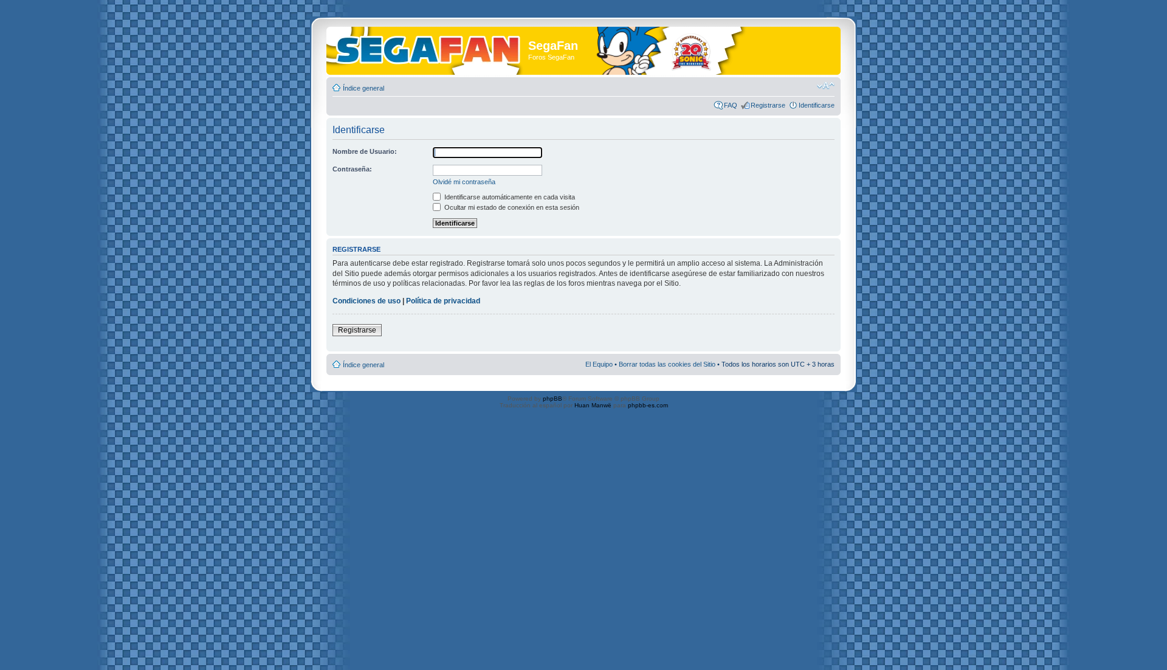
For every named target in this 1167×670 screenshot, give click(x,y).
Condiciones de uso (366, 301)
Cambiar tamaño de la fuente (826, 85)
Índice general (363, 88)
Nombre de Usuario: (364, 151)
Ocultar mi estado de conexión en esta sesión (510, 207)
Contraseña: (352, 169)
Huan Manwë (592, 405)
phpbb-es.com (648, 405)
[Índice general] (428, 48)
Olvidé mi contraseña (464, 181)
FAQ (730, 105)
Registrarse (768, 105)
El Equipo (599, 364)
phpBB (552, 398)
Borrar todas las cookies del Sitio (667, 364)
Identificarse (817, 105)
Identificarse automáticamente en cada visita (508, 197)
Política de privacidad (443, 301)
